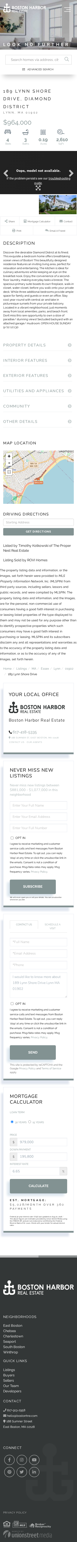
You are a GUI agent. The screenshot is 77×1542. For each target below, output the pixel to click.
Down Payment (20, 1149)
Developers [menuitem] (12, 1391)
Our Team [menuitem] (11, 1386)
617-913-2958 (15, 1410)
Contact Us (16, 742)
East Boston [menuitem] (12, 1326)
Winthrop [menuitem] (10, 1352)
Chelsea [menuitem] (9, 1331)
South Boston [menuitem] (14, 1347)
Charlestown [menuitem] (13, 1336)
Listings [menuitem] (9, 1370)
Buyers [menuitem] (9, 1375)
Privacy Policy (39, 871)
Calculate (39, 1186)
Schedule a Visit (53, 926)
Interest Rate (19, 1164)
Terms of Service (51, 1068)
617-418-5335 (25, 732)
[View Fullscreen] (9, 472)
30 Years (20, 1122)
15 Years (38, 1122)
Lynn (57, 668)
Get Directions (38, 531)
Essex (45, 668)
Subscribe (33, 886)
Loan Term (17, 1112)
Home (7, 668)
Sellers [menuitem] (8, 1380)
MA (34, 668)
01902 (69, 668)
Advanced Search (40, 69)
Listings (21, 668)
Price (13, 1134)
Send (32, 1052)
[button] (66, 59)
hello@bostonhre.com (22, 1415)
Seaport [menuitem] (9, 1342)
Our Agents (34, 742)
